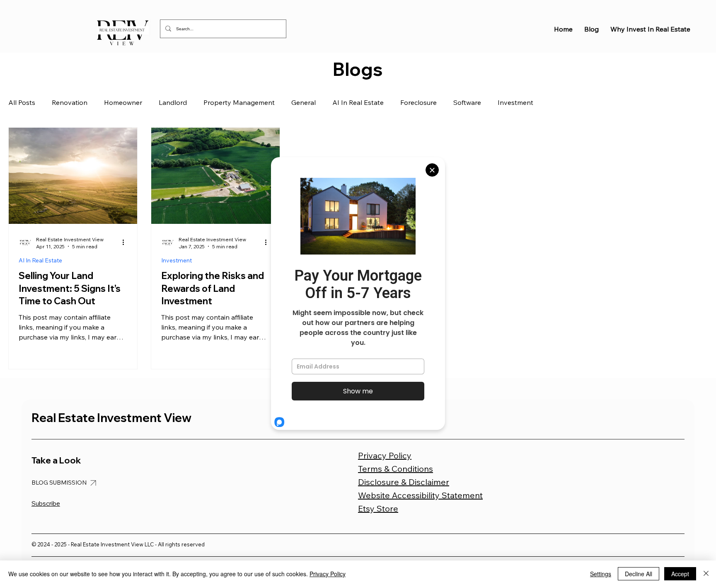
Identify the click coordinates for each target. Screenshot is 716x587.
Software (467, 102)
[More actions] (126, 242)
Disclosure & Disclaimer (403, 482)
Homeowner (123, 102)
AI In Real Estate (358, 102)
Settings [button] (600, 574)
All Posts (21, 102)
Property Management (239, 102)
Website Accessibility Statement (420, 495)
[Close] (706, 573)
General (303, 102)
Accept (680, 574)
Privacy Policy (384, 455)
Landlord (173, 102)
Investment (515, 102)
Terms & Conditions (395, 468)
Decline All (638, 574)
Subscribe (45, 503)
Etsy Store (378, 508)
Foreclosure (418, 102)
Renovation (69, 102)
